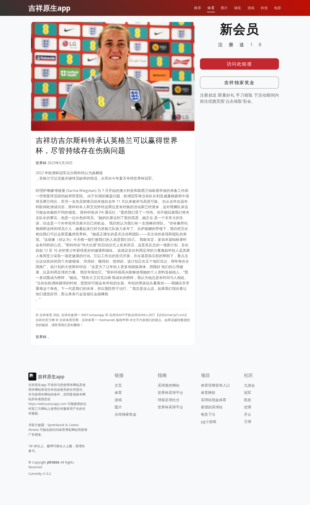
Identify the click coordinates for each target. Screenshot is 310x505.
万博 (247, 421)
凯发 (247, 399)
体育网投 (208, 392)
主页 (118, 385)
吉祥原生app (49, 8)
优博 (247, 407)
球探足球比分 (169, 399)
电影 (277, 8)
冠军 (247, 392)
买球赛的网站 (169, 385)
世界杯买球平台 (170, 392)
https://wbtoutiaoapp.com (47, 404)
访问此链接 (239, 64)
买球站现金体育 (213, 399)
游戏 (251, 8)
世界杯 (41, 162)
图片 (224, 8)
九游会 (249, 385)
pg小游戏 (208, 421)
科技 (264, 8)
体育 (210, 8)
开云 (247, 414)
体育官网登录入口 (215, 385)
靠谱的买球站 (212, 407)
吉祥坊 (97, 172)
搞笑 (237, 8)
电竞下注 (208, 414)
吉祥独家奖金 (239, 82)
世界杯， (43, 336)
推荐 (197, 8)
